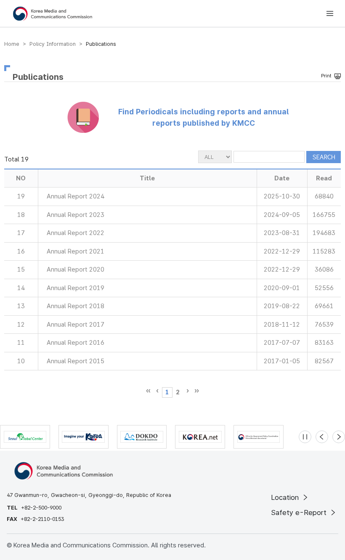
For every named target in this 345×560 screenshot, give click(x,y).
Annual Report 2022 (75, 233)
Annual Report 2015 (75, 361)
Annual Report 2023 (75, 215)
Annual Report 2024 (75, 196)
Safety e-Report (300, 512)
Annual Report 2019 (75, 288)
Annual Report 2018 (75, 306)
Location (286, 497)
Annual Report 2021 (75, 251)
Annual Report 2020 (75, 269)
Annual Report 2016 (75, 342)
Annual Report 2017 (75, 324)
